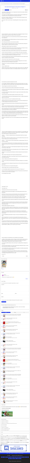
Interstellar (2, 439)
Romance (10, 326)
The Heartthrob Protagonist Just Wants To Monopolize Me (13, 385)
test (13, 442)
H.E (15, 438)
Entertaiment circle (10, 322)
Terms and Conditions (20, 453)
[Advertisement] (15, 27)
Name (2, 293)
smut (8, 442)
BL (7, 322)
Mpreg (20, 439)
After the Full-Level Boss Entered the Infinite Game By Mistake (13, 314)
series (21, 440)
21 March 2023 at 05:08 (6, 275)
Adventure (10, 341)
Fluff (14, 438)
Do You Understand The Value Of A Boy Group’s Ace (11, 423)
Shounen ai (13, 337)
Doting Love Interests (6, 438)
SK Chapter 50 (5, 424)
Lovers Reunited (14, 439)
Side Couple (5, 442)
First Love (13, 322)
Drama (9, 438)
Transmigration (19, 322)
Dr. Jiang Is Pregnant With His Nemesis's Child (11, 344)
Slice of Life (13, 326)
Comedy (8, 337)
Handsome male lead (20, 438)
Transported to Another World (22, 442)
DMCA (9, 453)
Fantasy (8, 326)
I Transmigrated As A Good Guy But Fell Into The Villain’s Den (13, 370)
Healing (26, 438)
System (12, 442)
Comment (2, 284)
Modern (16, 322)
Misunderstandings (18, 439)
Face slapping (11, 438)
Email (15, 293)
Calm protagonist (16, 435)
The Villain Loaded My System (9, 340)
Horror (27, 438)
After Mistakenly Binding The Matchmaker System (12, 329)
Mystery (11, 330)
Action (8, 330)
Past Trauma (25, 439)
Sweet (9, 442)
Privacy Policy (16, 453)
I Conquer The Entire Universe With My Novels (11, 325)
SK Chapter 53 (6, 420)
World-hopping (6, 443)
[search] (28, 1)
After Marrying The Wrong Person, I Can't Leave (12, 400)
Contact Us (12, 453)
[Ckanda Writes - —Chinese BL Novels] (3, 1)
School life (10, 337)
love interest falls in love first (8, 439)
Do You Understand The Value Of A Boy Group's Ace (12, 359)
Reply (26, 278)
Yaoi (15, 330)
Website (2, 296)
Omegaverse (22, 439)
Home (7, 453)
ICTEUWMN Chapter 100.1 (7, 428)
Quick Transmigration (5, 440)
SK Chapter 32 (6, 427)
